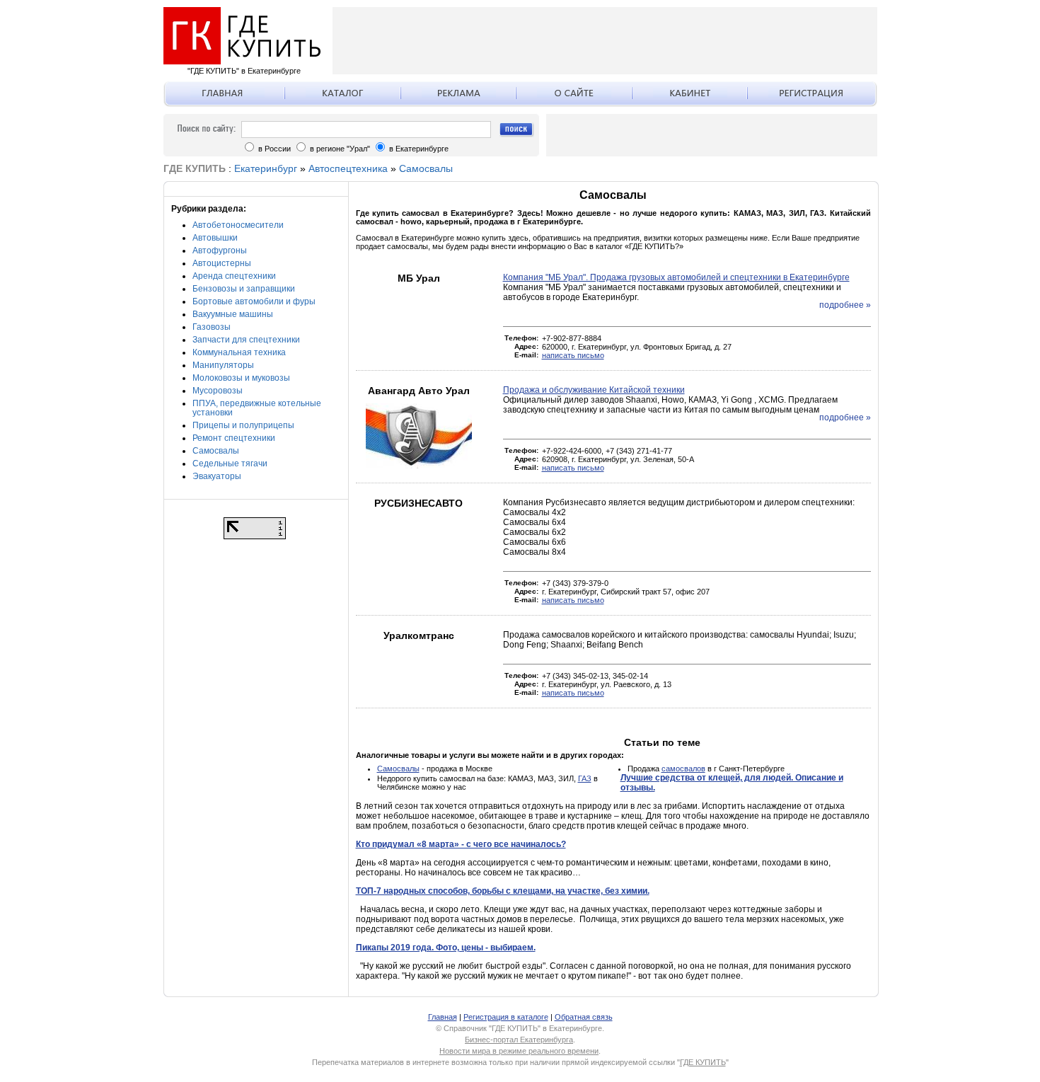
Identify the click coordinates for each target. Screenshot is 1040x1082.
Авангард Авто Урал (419, 390)
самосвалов (683, 768)
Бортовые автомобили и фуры (254, 301)
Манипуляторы (223, 365)
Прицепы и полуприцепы (243, 425)
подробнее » (845, 305)
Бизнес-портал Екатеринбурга (519, 1039)
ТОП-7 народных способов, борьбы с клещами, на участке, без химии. (502, 891)
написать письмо (573, 355)
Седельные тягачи (229, 463)
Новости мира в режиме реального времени (519, 1051)
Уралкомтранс (418, 635)
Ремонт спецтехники (233, 438)
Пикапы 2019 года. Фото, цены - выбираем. (446, 947)
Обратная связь (584, 1017)
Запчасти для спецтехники (246, 340)
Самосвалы (426, 168)
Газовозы (211, 327)
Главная (442, 1017)
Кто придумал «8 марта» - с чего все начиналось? (461, 844)
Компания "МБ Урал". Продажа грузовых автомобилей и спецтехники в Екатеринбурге (676, 277)
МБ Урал (419, 278)
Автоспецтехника (348, 168)
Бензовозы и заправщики (243, 289)
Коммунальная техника (239, 352)
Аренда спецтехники (234, 276)
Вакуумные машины (232, 314)
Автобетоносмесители (238, 225)
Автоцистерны (221, 263)
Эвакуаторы (216, 476)
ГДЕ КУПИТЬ (703, 1062)
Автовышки (215, 238)
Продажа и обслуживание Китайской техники (594, 390)
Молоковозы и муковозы (241, 378)
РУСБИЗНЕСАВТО (418, 503)
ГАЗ (584, 778)
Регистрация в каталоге (505, 1017)
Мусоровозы (217, 391)
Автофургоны (219, 250)
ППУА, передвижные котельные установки (256, 408)
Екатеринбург (265, 168)
